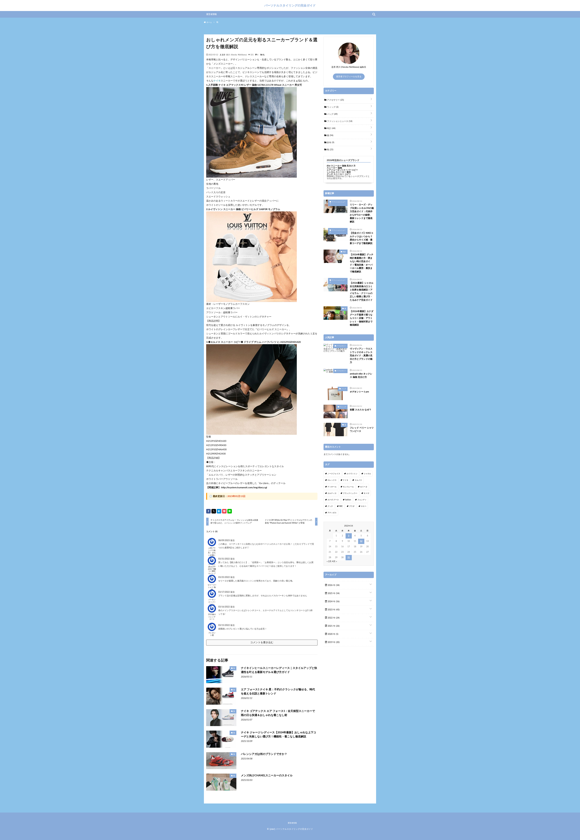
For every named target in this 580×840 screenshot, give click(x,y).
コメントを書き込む (261, 642)
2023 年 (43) (333, 610)
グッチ (330, 506)
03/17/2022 (224, 592)
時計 (330, 128)
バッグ (332, 114)
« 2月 (329, 561)
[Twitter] (213, 511)
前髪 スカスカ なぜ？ (360, 410)
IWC (341, 506)
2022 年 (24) (333, 618)
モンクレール (348, 487)
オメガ (366, 493)
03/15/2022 (224, 625)
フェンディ (361, 500)
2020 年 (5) (332, 634)
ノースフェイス (333, 474)
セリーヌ (363, 487)
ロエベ (363, 506)
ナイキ (217, 81)
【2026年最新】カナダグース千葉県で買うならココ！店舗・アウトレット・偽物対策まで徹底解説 (361, 318)
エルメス (358, 480)
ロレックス (332, 480)
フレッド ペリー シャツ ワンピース (362, 429)
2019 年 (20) (333, 642)
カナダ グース (333, 500)
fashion (348, 500)
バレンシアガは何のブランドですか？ (264, 754)
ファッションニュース (339, 121)
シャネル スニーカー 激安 (339, 172)
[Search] (374, 14)
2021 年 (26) (333, 626)
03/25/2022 (224, 577)
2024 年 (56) (333, 602)
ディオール (332, 487)
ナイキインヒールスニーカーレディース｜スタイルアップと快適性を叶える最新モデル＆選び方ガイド (279, 670)
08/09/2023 (224, 540)
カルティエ (332, 493)
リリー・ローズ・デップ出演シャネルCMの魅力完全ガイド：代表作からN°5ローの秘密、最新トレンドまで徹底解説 (362, 213)
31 (348, 557)
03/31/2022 (224, 559)
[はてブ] (219, 511)
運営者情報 (211, 14)
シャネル (367, 474)
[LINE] (229, 511)
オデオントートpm (359, 392)
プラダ (351, 506)
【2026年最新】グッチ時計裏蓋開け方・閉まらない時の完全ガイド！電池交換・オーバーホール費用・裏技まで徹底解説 (361, 263)
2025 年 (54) (333, 593)
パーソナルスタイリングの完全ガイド (290, 5)
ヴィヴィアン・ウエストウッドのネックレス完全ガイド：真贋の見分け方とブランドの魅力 (361, 355)
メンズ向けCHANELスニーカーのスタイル (267, 775)
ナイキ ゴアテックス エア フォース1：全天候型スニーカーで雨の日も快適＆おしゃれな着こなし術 (278, 713)
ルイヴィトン (351, 474)
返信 (232, 540)
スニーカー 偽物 (334, 168)
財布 (330, 143)
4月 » (334, 561)
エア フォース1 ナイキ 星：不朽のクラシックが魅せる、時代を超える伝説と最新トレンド (278, 691)
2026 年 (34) (333, 585)
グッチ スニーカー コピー (339, 174)
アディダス (332, 513)
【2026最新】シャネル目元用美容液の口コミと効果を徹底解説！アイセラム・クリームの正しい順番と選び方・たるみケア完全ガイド (361, 291)
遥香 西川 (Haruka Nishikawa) (234, 55)
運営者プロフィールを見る (348, 77)
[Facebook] (208, 511)
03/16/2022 (224, 607)
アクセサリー (335, 100)
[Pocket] (224, 511)
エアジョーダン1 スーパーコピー (342, 170)
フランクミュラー (350, 493)
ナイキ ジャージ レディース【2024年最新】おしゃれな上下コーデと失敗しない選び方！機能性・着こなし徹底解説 (278, 734)
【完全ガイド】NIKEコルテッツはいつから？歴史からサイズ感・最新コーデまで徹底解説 (361, 238)
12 (361, 541)
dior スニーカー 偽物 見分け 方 (341, 166)
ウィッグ (332, 107)
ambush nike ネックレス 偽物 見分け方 (361, 375)
